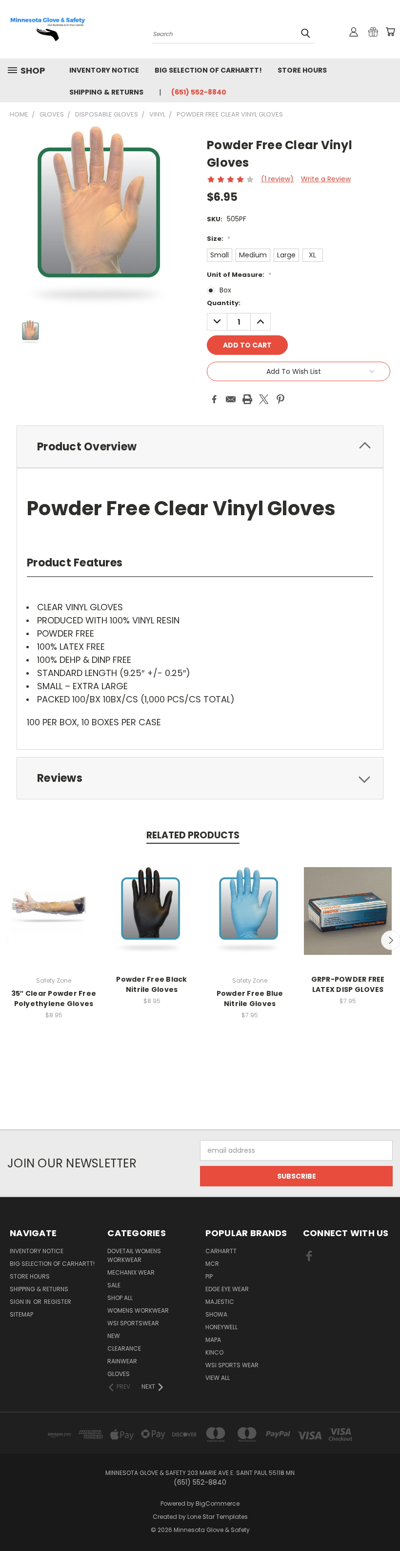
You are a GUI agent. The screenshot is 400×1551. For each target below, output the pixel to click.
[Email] (231, 399)
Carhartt (221, 1251)
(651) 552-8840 (198, 92)
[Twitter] (264, 399)
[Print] (247, 399)
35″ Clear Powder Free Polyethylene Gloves (53, 998)
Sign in (21, 1302)
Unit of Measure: (239, 274)
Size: (218, 238)
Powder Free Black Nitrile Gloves (151, 984)
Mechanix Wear (131, 1272)
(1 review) (277, 179)
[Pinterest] (280, 399)
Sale (113, 1285)
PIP (209, 1276)
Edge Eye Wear (227, 1289)
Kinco (214, 1352)
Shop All (120, 1298)
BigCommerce (218, 1503)
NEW (113, 1336)
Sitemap (21, 1314)
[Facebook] (214, 399)
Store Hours (302, 70)
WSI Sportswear (133, 1323)
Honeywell (221, 1327)
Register (57, 1302)
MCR (212, 1264)
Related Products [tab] (193, 835)
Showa (216, 1314)
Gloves (118, 1374)
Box (225, 290)
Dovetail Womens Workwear (134, 1255)
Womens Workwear (138, 1310)
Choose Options (54, 918)
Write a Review (326, 179)
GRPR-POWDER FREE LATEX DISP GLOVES (348, 984)
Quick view (53, 900)
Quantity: (223, 303)
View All (217, 1378)
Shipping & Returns (106, 92)
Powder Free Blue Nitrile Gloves (250, 998)
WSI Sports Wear (232, 1365)
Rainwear (122, 1361)
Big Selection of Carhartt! (208, 70)
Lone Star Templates (217, 1516)
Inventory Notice (104, 70)
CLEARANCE (124, 1348)
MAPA (213, 1340)
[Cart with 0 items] (390, 32)
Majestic (219, 1302)
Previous (385, 1520)
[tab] (200, 447)
